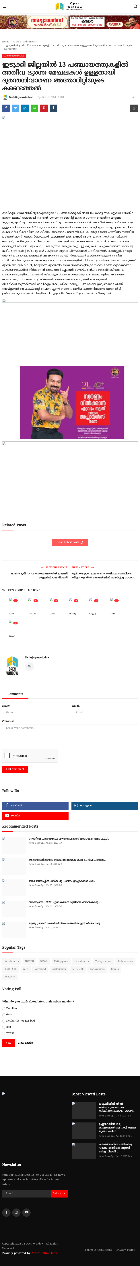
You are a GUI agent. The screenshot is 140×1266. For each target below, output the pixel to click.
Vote (8, 1042)
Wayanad (40, 969)
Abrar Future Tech (44, 1253)
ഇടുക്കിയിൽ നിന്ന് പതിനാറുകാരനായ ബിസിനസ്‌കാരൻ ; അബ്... (117, 1107)
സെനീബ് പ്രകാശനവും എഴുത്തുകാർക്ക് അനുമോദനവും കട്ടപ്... (69, 838)
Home (5, 41)
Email (75, 706)
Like (11, 613)
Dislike (32, 613)
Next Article (81, 567)
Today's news (103, 961)
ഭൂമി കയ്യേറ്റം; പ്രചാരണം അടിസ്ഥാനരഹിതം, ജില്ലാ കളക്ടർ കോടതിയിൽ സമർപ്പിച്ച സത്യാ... (104, 575)
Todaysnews (97, 969)
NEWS (44, 961)
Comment (8, 721)
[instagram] (16, 1212)
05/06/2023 (11, 969)
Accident (10, 976)
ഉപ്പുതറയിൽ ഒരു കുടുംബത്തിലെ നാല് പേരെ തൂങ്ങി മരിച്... (117, 1127)
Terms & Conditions (98, 1250)
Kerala (115, 969)
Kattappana (61, 961)
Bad (8, 1027)
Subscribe (59, 1193)
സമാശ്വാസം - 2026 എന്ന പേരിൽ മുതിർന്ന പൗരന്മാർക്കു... (64, 902)
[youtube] (26, 1212)
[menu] (4, 6)
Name (6, 706)
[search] (135, 6)
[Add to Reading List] (134, 108)
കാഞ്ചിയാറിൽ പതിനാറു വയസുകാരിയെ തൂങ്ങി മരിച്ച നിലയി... (115, 1148)
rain (25, 969)
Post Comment (15, 769)
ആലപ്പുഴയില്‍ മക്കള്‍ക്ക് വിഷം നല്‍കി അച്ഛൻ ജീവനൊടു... (65, 923)
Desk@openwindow (37, 657)
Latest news (82, 961)
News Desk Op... (37, 843)
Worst (10, 1033)
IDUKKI (29, 961)
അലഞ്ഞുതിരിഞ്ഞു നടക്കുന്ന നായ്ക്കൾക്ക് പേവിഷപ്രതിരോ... (67, 860)
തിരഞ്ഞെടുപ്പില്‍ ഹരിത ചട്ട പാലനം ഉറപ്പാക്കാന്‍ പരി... (62, 881)
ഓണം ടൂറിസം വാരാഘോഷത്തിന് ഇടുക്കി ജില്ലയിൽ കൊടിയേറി (39, 575)
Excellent (12, 1008)
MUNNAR (77, 969)
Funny (72, 613)
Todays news (125, 961)
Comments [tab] (15, 694)
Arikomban (59, 969)
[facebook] (6, 1212)
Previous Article (56, 567)
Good (9, 1014)
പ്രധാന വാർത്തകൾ (24, 41)
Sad (112, 613)
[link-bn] (70, 358)
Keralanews (12, 961)
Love (52, 613)
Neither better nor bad (20, 1020)
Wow (12, 636)
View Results (26, 1042)
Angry (92, 613)
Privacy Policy (125, 1250)
